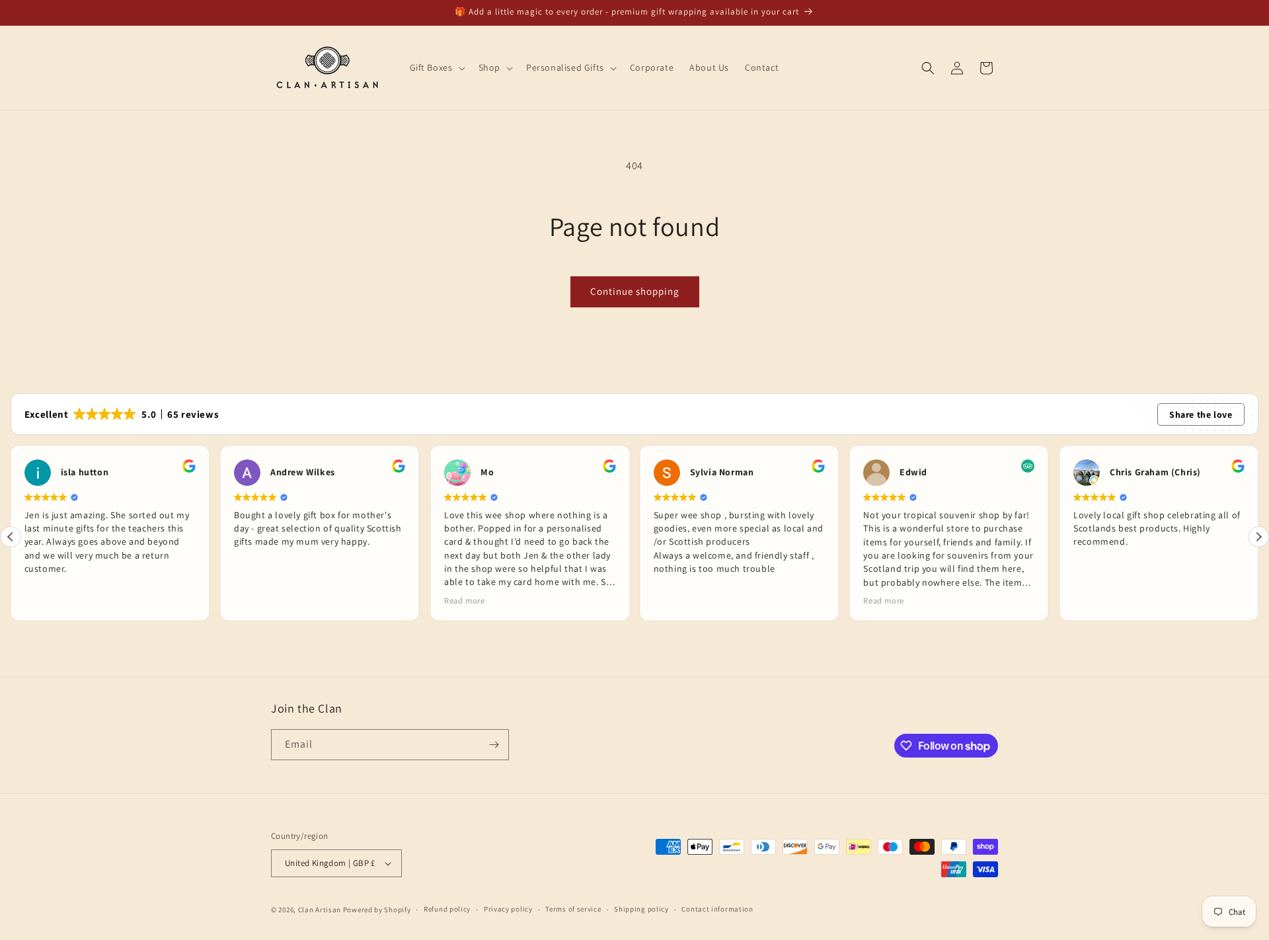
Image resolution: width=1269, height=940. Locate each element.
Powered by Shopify (377, 909)
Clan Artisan (319, 909)
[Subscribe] (493, 744)
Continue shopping (634, 291)
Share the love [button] (1200, 414)
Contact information (717, 909)
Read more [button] (464, 600)
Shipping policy (641, 909)
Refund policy (447, 909)
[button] (436, 67)
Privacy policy (508, 909)
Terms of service (573, 909)
